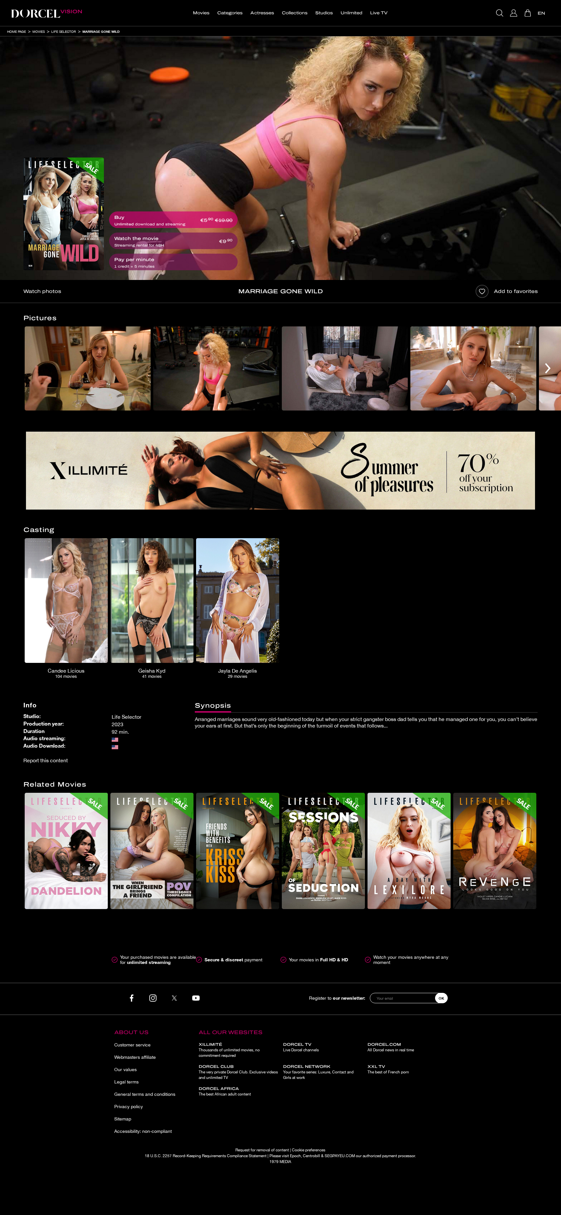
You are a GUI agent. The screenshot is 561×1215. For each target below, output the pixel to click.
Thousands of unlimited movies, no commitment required (229, 1050)
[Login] (514, 13)
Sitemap (122, 1118)
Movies (201, 13)
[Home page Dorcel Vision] (46, 13)
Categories (230, 13)
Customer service (132, 1044)
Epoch (295, 1156)
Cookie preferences (308, 1150)
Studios (324, 13)
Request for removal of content (262, 1150)
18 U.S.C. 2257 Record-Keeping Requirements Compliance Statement (206, 1156)
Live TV (379, 13)
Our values (125, 1069)
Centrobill (311, 1156)
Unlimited (351, 13)
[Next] (548, 368)
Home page (16, 31)
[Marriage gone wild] (63, 214)
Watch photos (42, 291)
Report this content (45, 760)
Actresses (262, 13)
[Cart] (528, 13)
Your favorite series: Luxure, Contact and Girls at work (318, 1072)
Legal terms (126, 1081)
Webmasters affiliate (135, 1057)
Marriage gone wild (100, 31)
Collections (294, 13)
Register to (337, 998)
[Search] (500, 13)
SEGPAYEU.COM (340, 1156)
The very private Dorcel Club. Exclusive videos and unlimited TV (238, 1072)
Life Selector (63, 31)
